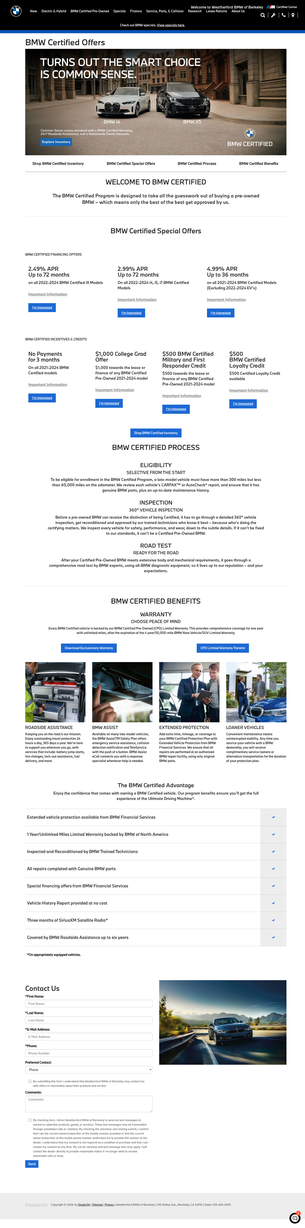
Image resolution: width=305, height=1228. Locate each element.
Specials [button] (119, 11)
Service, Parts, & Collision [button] (165, 11)
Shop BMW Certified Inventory (58, 163)
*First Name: (34, 996)
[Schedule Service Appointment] (273, 16)
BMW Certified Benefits (258, 163)
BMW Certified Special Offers (131, 163)
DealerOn (84, 1204)
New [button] (33, 11)
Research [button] (195, 11)
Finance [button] (136, 11)
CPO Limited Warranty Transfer (223, 648)
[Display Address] (293, 16)
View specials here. (171, 25)
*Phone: (31, 1046)
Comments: (33, 1092)
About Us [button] (238, 11)
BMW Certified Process (197, 163)
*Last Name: (34, 1013)
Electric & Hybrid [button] (54, 11)
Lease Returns (216, 11)
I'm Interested (42, 307)
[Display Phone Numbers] (284, 16)
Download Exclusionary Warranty (89, 648)
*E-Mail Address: (37, 1029)
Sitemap (97, 1204)
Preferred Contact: (38, 1062)
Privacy (109, 1204)
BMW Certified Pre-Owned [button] (90, 11)
